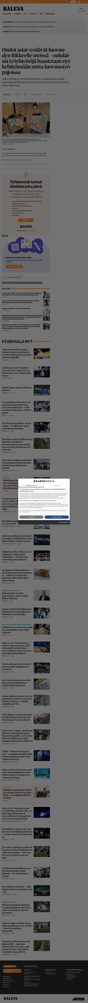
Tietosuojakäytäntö (63, 522)
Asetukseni (57, 485)
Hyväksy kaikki (56, 517)
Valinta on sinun (31, 485)
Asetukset (31, 517)
